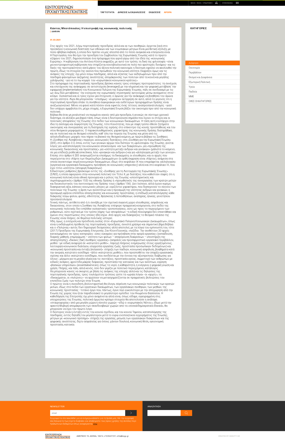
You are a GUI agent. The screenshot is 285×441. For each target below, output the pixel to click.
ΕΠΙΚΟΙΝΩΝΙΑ (227, 3)
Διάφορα (193, 63)
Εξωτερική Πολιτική (199, 82)
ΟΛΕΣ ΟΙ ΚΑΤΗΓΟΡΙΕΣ (200, 101)
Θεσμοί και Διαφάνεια (200, 77)
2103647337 (110, 436)
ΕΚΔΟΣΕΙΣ (155, 12)
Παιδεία (193, 91)
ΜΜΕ (191, 96)
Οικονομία (194, 67)
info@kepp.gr (123, 436)
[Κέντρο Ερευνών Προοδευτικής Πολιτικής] (71, 9)
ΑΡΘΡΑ (168, 12)
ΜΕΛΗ (202, 3)
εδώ (95, 424)
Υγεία (192, 87)
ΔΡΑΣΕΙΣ (131, 12)
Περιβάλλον (195, 72)
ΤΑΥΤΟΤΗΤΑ (107, 12)
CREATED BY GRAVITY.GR (229, 436)
